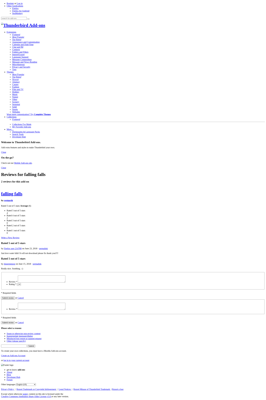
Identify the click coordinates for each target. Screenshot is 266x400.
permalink (43, 248)
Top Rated (16, 39)
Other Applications (15, 6)
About (9, 372)
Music (15, 94)
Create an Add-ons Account (13, 355)
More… (10, 129)
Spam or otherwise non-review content (23, 333)
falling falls (11, 193)
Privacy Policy (7, 389)
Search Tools (18, 134)
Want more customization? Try (29, 114)
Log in (20, 3)
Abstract (16, 82)
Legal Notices (65, 389)
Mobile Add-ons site (23, 163)
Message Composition (22, 59)
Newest (15, 79)
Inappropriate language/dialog (20, 336)
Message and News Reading (24, 62)
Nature (15, 97)
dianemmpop (9, 264)
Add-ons (36, 25)
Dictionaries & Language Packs (26, 132)
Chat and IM (17, 47)
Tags (14, 69)
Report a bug (117, 389)
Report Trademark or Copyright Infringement (36, 389)
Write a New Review (10, 238)
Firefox (15, 8)
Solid (14, 107)
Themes (10, 72)
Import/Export (18, 54)
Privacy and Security (21, 67)
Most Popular (18, 37)
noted (25, 394)
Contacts (16, 49)
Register (10, 3)
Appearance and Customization (26, 42)
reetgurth (8, 200)
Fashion (15, 87)
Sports (15, 109)
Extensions (11, 32)
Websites (16, 112)
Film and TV (18, 89)
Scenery (15, 102)
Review (13, 282)
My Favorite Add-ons (21, 127)
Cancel (21, 298)
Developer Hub (19, 137)
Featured (16, 34)
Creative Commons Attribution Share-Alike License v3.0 (26, 396)
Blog (9, 375)
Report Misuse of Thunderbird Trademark (92, 389)
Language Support (20, 57)
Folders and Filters (20, 52)
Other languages (8, 384)
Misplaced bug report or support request (24, 338)
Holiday (15, 92)
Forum (9, 380)
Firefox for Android (20, 11)
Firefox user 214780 (13, 248)
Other (14, 99)
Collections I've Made (21, 124)
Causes (15, 84)
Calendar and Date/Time (23, 44)
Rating (12, 284)
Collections (11, 117)
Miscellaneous (18, 64)
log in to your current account (16, 360)
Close (3, 152)
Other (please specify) (16, 341)
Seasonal (16, 104)
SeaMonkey (17, 13)
